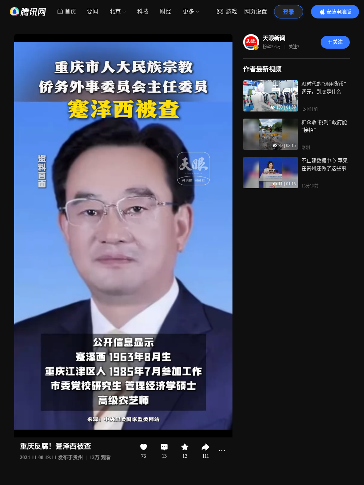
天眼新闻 (274, 38)
